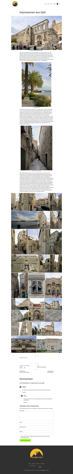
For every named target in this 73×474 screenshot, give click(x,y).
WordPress (43, 470)
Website (21, 431)
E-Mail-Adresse (23, 426)
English (40, 467)
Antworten (24, 392)
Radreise (27, 365)
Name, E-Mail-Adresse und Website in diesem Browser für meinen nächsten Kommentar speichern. (35, 437)
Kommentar (22, 410)
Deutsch (40, 466)
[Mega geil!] (24, 367)
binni (25, 395)
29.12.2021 (24, 387)
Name (21, 422)
